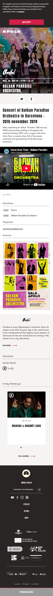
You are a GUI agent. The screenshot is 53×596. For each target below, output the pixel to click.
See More (7, 345)
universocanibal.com (13, 229)
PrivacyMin (25, 584)
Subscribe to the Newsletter (23, 489)
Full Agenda (23, 456)
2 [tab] (23, 447)
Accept (26, 22)
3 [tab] (26, 447)
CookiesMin (35, 584)
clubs (26, 511)
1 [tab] (21, 447)
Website (8, 194)
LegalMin (17, 584)
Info (26, 517)
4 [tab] (29, 447)
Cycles (26, 504)
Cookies (21, 12)
